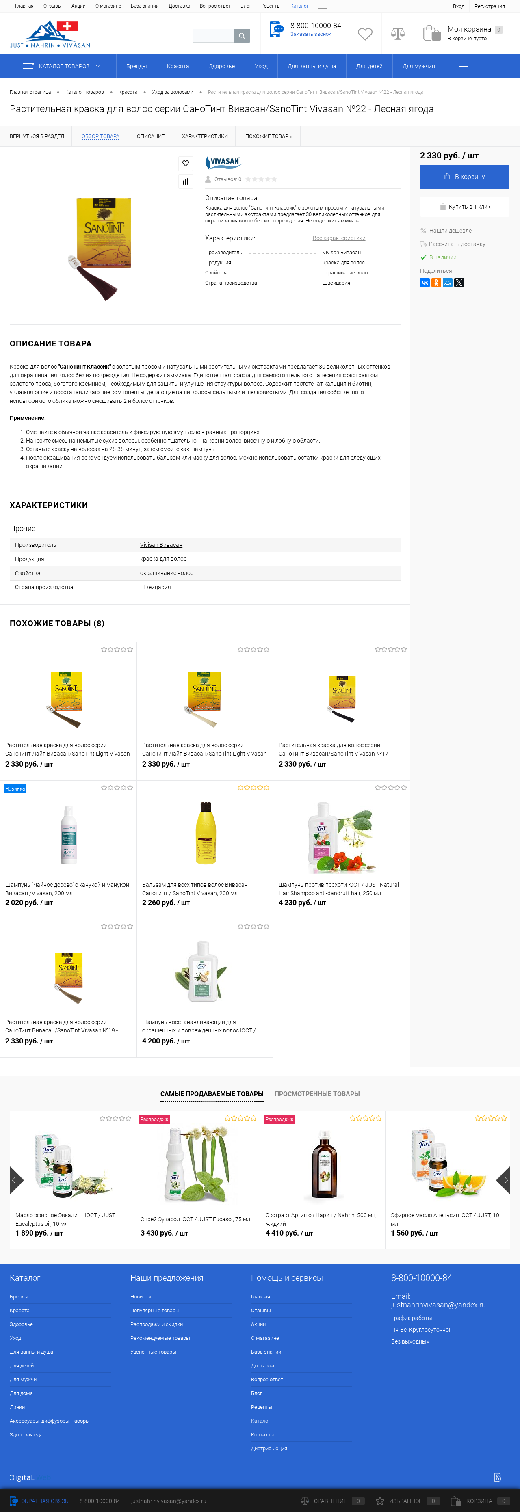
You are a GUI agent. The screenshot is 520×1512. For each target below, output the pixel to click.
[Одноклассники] (436, 282)
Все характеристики (339, 238)
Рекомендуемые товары (160, 1338)
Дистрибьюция (269, 1448)
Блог (245, 6)
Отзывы (52, 6)
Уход (15, 1338)
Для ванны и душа (31, 1352)
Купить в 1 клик (469, 206)
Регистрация (489, 6)
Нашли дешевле (450, 230)
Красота (20, 1310)
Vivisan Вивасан (342, 252)
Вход (458, 6)
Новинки (140, 1297)
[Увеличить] (103, 235)
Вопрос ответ (215, 6)
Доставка (179, 6)
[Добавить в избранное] (185, 163)
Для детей (22, 1366)
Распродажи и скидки (156, 1324)
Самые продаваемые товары (212, 1094)
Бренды (19, 1297)
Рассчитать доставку (457, 244)
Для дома (21, 1393)
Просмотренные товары (317, 1094)
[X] (459, 282)
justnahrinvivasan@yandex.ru (438, 1304)
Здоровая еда (26, 1435)
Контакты (263, 1435)
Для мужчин (24, 1379)
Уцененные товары (153, 1352)
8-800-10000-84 (100, 1501)
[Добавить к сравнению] (185, 181)
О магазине (108, 6)
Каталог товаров (65, 66)
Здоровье (21, 1324)
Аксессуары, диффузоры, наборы (50, 1421)
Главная (24, 6)
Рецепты (271, 6)
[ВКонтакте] (425, 282)
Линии (17, 1407)
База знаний (145, 6)
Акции (79, 6)
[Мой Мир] (448, 282)
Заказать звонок (311, 34)
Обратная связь (44, 1501)
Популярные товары (155, 1310)
